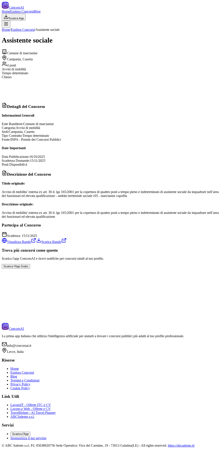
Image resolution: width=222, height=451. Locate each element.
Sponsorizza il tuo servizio (28, 438)
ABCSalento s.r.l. (22, 416)
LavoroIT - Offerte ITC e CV (30, 405)
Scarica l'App (20, 434)
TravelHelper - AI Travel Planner (33, 413)
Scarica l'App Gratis (15, 266)
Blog (37, 11)
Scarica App (16, 18)
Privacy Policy (20, 384)
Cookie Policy (20, 388)
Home (6, 11)
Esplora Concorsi (22, 11)
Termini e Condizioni (24, 380)
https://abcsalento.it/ (181, 445)
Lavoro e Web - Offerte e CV (30, 409)
